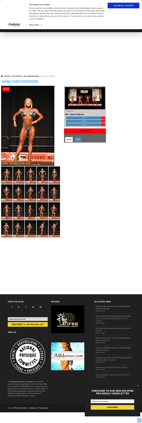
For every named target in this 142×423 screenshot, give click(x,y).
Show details (34, 25)
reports (93, 124)
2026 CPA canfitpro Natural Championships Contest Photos (113, 349)
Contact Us (32, 408)
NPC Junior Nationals (31, 76)
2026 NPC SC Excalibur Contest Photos (111, 367)
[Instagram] (26, 307)
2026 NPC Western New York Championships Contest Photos (113, 308)
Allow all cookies (123, 5)
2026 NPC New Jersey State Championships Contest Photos (113, 339)
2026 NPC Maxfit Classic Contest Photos (112, 375)
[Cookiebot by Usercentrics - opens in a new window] (14, 25)
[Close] (138, 386)
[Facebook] (11, 307)
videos (93, 118)
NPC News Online (20, 408)
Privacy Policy (43, 408)
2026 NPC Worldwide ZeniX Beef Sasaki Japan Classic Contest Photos (113, 359)
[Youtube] (41, 307)
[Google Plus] (33, 307)
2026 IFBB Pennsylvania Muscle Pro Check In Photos (113, 330)
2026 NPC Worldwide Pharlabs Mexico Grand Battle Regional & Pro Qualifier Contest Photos (113, 318)
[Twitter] (18, 307)
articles (93, 121)
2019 (78, 140)
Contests (7, 76)
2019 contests (17, 76)
